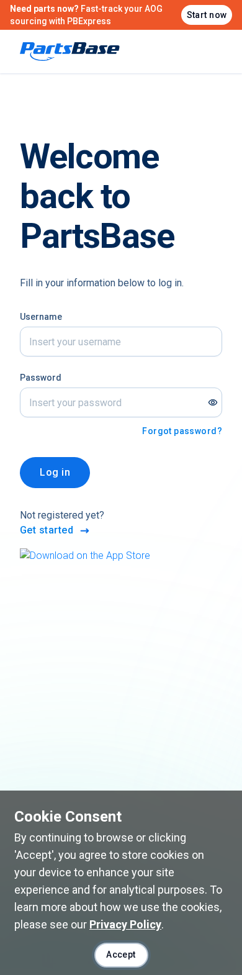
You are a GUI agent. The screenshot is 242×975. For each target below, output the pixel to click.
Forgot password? (182, 431)
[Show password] (212, 402)
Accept (121, 954)
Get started (46, 530)
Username (41, 317)
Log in (55, 472)
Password (40, 378)
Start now (207, 15)
